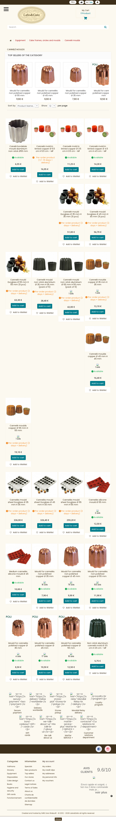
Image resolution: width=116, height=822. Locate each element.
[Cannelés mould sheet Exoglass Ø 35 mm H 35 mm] (18, 484)
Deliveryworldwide (38, 709)
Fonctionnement (14, 798)
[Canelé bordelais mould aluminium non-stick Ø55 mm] (18, 131)
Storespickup (58, 711)
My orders (46, 766)
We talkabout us (48, 736)
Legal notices (30, 784)
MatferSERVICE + (68, 736)
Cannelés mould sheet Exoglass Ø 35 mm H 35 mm (18, 502)
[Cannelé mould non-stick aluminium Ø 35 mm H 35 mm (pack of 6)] (44, 264)
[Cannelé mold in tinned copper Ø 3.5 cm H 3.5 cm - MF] (71, 131)
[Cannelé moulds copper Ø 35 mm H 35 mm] (97, 264)
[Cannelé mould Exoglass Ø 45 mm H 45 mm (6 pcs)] (97, 196)
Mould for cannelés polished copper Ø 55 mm (104, 93)
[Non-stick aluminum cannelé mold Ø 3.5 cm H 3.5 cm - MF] (97, 628)
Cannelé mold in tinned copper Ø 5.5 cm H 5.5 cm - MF (45, 148)
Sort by (11, 105)
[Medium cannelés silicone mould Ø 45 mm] (18, 556)
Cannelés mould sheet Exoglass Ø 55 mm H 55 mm (71, 502)
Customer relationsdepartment (88, 735)
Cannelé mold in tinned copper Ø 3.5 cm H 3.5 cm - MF (71, 148)
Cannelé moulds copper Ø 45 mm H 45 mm (98, 356)
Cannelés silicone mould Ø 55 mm (98, 501)
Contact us (29, 781)
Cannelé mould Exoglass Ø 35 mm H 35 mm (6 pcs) (71, 214)
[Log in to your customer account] (97, 2)
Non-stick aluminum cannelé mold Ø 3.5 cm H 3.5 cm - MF (97, 645)
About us (29, 791)
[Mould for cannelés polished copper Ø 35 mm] (18, 628)
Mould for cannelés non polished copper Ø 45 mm (47, 93)
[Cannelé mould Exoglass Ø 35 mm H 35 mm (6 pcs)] (71, 196)
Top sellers (29, 773)
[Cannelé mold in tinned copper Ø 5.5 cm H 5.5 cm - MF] (44, 131)
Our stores (29, 777)
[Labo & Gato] (31, 15)
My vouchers (47, 781)
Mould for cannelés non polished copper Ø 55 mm (19, 93)
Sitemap (28, 804)
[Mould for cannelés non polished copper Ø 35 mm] (75, 74)
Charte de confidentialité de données (31, 798)
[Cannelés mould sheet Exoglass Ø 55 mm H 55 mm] (71, 484)
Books (9, 784)
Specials (28, 766)
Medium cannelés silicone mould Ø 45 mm (18, 574)
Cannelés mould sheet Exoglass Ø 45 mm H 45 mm (44, 502)
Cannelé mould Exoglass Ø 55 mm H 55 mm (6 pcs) (18, 282)
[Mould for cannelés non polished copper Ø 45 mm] (47, 74)
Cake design (12, 781)
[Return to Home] (11, 40)
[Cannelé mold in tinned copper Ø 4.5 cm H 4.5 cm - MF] (97, 131)
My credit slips (48, 770)
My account (48, 761)
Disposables (12, 777)
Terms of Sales (31, 788)
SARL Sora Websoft (48, 813)
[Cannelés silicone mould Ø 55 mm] (97, 484)
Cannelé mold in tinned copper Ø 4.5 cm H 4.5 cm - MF (97, 148)
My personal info (49, 777)
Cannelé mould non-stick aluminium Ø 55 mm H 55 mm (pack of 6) (71, 283)
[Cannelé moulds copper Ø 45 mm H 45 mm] (97, 339)
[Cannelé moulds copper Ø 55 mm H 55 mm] (18, 410)
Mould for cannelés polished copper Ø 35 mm (18, 645)
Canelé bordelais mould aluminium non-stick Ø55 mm (18, 148)
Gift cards (27, 734)
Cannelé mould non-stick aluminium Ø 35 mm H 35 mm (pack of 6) (44, 283)
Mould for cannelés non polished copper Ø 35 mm (75, 93)
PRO (73, 2)
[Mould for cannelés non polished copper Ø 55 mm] (19, 74)
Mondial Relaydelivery (78, 711)
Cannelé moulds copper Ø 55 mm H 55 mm (18, 428)
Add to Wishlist (19, 176)
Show (44, 105)
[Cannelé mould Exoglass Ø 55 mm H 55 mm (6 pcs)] (18, 264)
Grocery (10, 770)
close (58, 819)
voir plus (101, 792)
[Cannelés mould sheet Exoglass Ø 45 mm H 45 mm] (44, 484)
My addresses (48, 773)
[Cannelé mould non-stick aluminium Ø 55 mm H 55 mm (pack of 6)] (71, 264)
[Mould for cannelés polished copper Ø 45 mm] (44, 628)
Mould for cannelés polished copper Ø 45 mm (44, 645)
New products (31, 770)
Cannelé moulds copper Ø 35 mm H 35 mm (97, 282)
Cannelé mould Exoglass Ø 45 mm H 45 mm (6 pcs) (97, 214)
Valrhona (11, 766)
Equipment (12, 773)
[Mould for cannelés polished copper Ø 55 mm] (71, 628)
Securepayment (17, 711)
